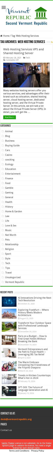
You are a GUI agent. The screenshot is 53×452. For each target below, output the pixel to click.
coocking (9, 159)
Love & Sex (10, 225)
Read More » (9, 117)
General (9, 197)
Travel (8, 272)
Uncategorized (13, 277)
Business (9, 140)
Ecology (9, 164)
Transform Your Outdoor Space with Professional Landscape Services (34, 326)
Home (6, 35)
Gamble (9, 187)
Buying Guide (12, 145)
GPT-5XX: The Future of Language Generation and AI (33, 388)
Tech (28, 58)
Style (7, 258)
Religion (9, 249)
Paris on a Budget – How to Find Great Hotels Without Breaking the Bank (32, 339)
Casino (8, 155)
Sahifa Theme (8, 443)
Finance (9, 178)
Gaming (9, 192)
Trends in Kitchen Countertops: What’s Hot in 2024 (34, 376)
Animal (9, 131)
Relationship (11, 244)
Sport (8, 253)
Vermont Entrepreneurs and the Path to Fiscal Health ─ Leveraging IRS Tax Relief (33, 352)
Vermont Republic (14, 282)
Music (8, 230)
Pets (7, 239)
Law (7, 216)
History (9, 206)
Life (7, 220)
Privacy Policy (37, 450)
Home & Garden (13, 211)
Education (10, 169)
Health (8, 202)
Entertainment (12, 173)
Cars (7, 150)
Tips (7, 268)
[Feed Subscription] (52, 42)
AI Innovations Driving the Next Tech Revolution (34, 299)
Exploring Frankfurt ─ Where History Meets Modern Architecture (33, 312)
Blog (7, 136)
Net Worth (10, 235)
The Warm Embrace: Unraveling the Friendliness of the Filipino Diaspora (34, 365)
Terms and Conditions (19, 450)
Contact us (6, 430)
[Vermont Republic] (26, 15)
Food (7, 183)
